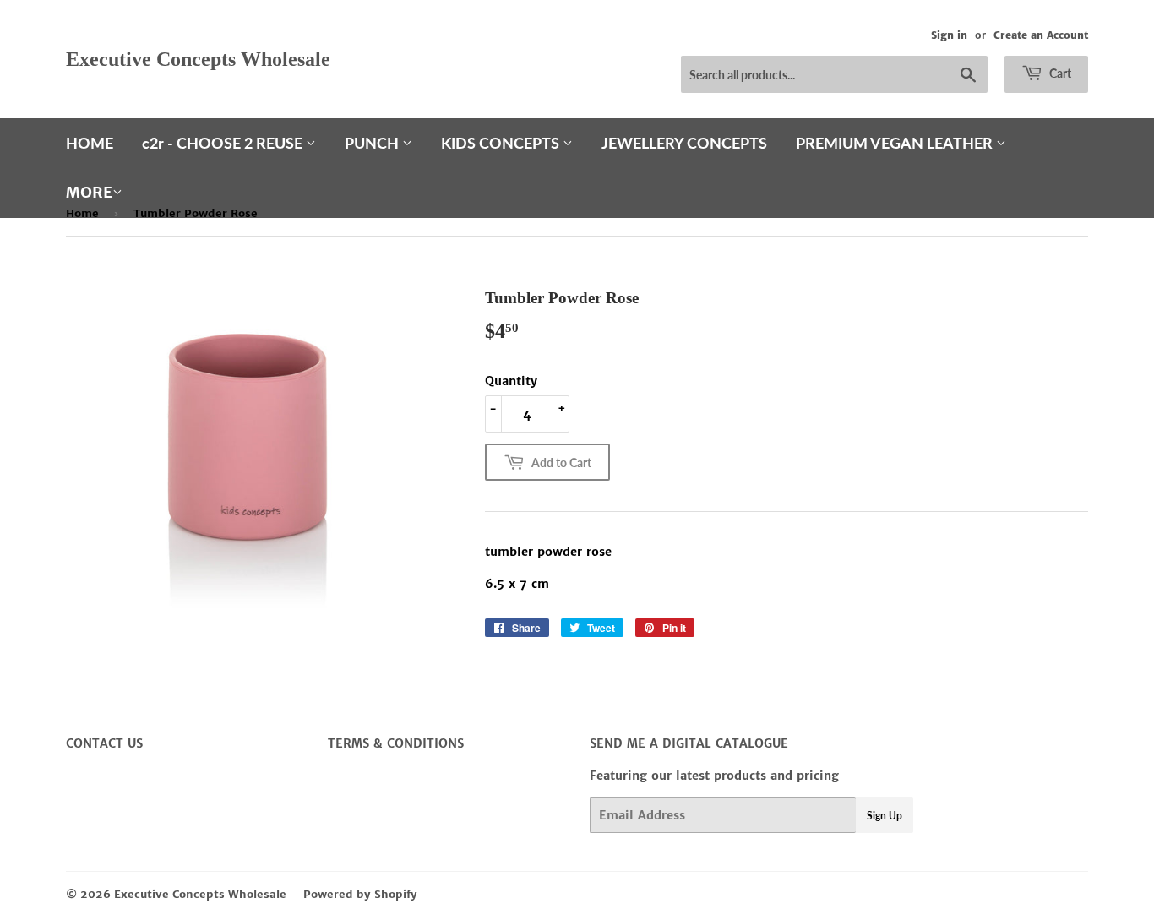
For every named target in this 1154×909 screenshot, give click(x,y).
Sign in (949, 35)
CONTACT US (104, 743)
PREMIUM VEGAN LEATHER (896, 142)
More (89, 192)
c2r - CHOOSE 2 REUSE (224, 142)
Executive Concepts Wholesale (198, 58)
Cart (1059, 73)
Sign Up (884, 815)
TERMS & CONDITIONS (396, 743)
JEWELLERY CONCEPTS (684, 142)
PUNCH (373, 142)
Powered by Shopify (360, 894)
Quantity (511, 381)
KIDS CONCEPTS (502, 142)
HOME (89, 142)
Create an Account (1040, 35)
